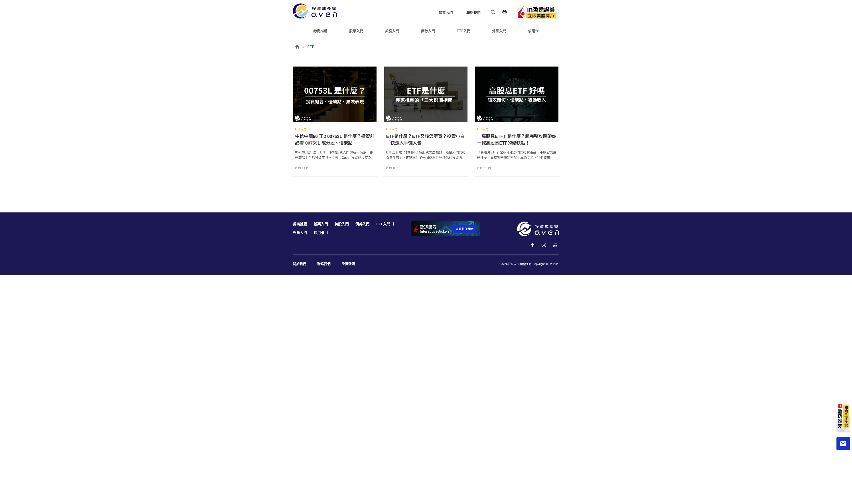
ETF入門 (464, 30)
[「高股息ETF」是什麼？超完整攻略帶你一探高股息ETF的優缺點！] (517, 95)
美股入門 (392, 30)
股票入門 (356, 30)
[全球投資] (843, 416)
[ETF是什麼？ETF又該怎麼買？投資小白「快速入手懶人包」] (426, 95)
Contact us (843, 443)
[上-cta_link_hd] (537, 12)
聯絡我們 (473, 12)
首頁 (297, 46)
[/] (538, 228)
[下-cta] (445, 228)
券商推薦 (320, 30)
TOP (843, 461)
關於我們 (446, 12)
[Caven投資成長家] (317, 11)
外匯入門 (499, 30)
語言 (504, 12)
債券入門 (428, 30)
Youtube (555, 245)
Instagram (544, 245)
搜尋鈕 (493, 12)
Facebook (532, 245)
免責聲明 (348, 263)
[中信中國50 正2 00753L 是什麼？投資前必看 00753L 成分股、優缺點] (335, 95)
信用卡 (533, 30)
